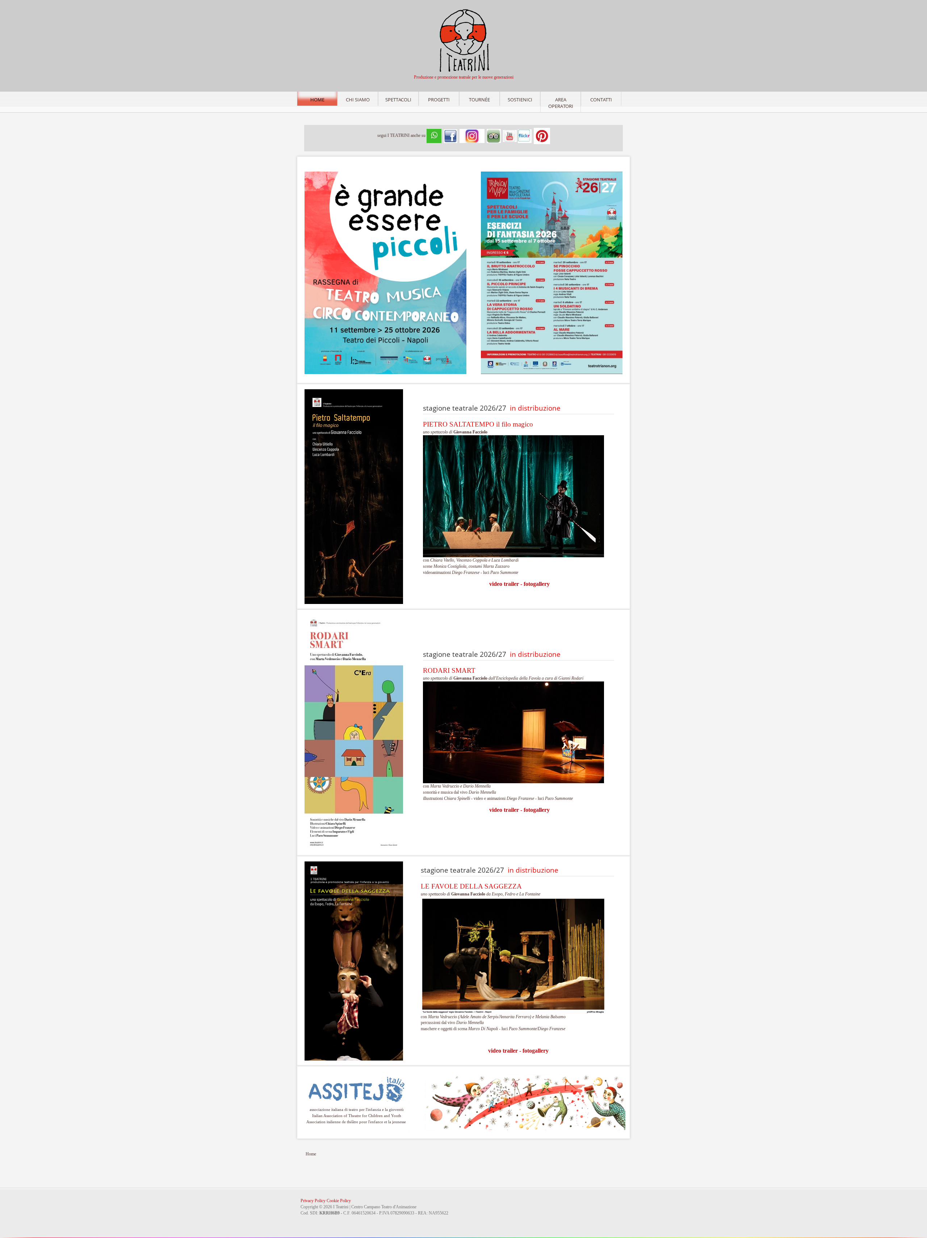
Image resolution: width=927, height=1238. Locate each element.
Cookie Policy (339, 1200)
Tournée (479, 99)
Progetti (439, 99)
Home (317, 99)
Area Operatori (560, 102)
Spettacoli (398, 99)
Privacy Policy (313, 1200)
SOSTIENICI (520, 99)
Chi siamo (358, 99)
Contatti (601, 99)
